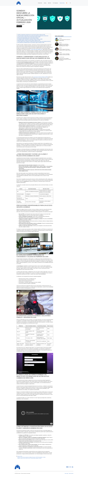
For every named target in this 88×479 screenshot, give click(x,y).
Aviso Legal (66, 473)
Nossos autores (71, 473)
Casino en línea (19, 26)
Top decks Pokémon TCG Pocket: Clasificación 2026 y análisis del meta (64, 50)
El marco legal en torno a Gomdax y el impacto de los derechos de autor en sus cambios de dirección (34, 41)
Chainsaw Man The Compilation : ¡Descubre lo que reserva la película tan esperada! (65, 59)
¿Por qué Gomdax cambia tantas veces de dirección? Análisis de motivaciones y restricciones (32, 35)
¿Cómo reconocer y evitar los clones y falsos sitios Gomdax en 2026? (28, 36)
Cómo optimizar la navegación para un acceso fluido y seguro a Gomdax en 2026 (30, 42)
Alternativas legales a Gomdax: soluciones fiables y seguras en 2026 (28, 40)
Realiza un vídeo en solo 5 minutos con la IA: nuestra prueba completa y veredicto (29, 458)
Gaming (60, 38)
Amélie (17, 24)
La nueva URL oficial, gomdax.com (36, 49)
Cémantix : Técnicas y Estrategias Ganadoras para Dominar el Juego (64, 54)
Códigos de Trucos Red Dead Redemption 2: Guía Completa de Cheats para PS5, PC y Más (64, 45)
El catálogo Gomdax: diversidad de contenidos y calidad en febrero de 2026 (29, 39)
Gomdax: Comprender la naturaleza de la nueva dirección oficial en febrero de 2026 (31, 34)
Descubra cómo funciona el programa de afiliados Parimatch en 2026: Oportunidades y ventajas (31, 457)
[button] (70, 3)
